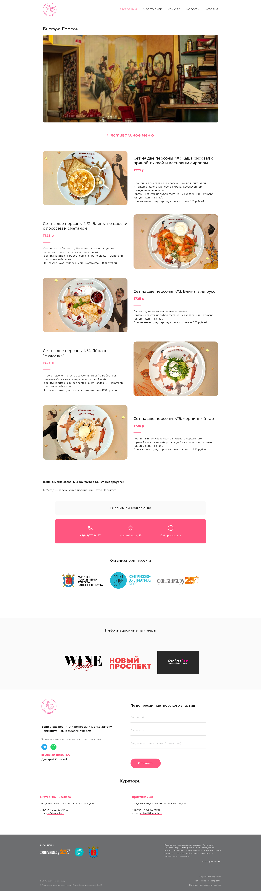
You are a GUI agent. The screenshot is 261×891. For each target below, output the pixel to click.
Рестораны (128, 9)
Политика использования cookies (205, 885)
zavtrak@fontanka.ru (55, 754)
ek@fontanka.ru (55, 813)
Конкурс (174, 9)
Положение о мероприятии (208, 881)
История (211, 9)
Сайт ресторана (170, 535)
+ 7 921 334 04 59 (59, 809)
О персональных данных (209, 876)
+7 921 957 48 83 (151, 809)
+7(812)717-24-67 (90, 535)
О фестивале (152, 9)
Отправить (145, 763)
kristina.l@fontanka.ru (151, 813)
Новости (192, 9)
